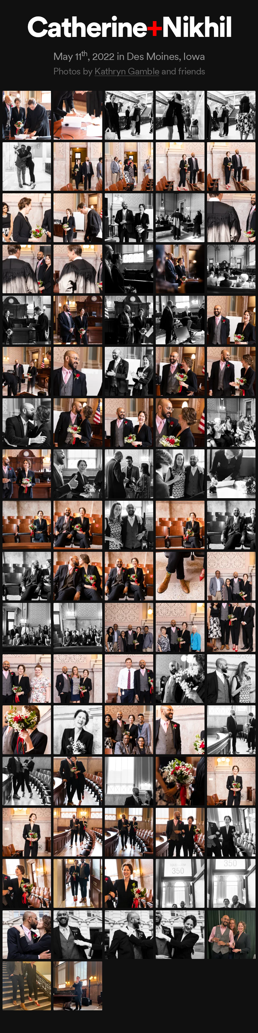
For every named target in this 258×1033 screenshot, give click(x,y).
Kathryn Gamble (126, 71)
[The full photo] (27, 115)
